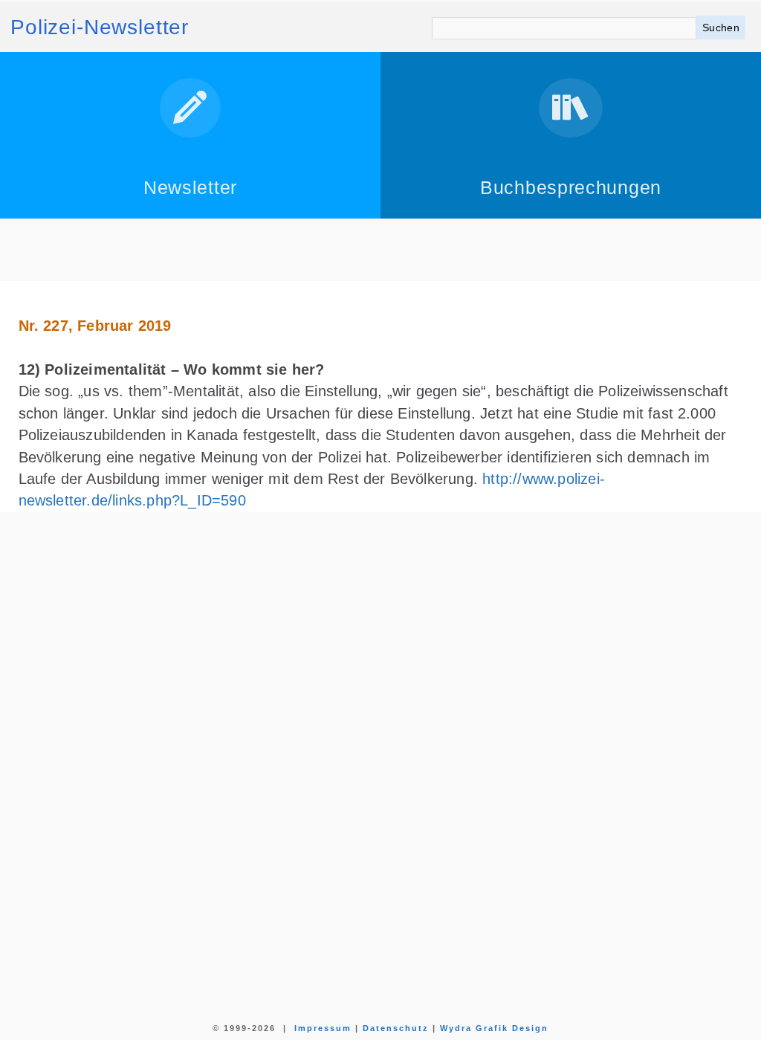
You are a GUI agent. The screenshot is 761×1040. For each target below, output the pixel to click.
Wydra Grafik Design (494, 1028)
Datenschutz (396, 1028)
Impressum (323, 1028)
